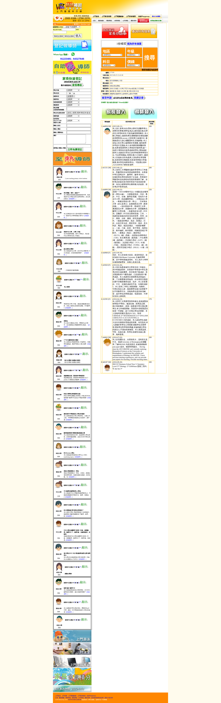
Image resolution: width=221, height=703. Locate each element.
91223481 (65, 58)
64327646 (78, 58)
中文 (55, 24)
